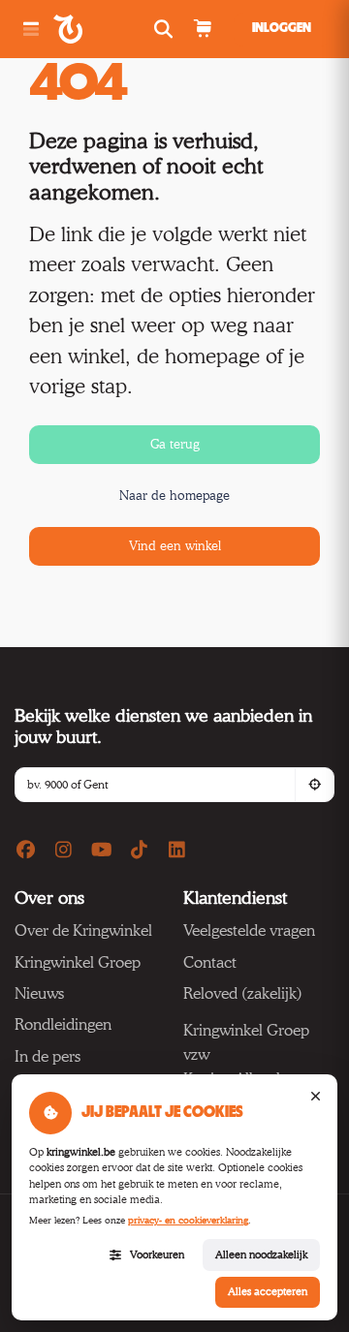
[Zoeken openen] (165, 29)
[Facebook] (26, 850)
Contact (210, 962)
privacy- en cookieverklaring (188, 1220)
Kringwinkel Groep (78, 962)
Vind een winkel (175, 545)
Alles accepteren (267, 1291)
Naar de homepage (174, 495)
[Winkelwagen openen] (202, 29)
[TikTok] (139, 850)
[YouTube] (101, 850)
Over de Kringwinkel (83, 930)
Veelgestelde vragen (249, 930)
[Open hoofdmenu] (31, 29)
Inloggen (281, 28)
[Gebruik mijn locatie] (314, 784)
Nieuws (39, 993)
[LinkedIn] (176, 850)
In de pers (47, 1056)
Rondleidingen (63, 1024)
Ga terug (175, 443)
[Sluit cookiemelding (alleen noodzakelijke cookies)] (315, 1096)
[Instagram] (64, 850)
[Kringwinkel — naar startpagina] (89, 29)
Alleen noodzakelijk (261, 1254)
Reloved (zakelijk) (242, 993)
